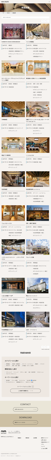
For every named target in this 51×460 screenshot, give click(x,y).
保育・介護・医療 (37, 83)
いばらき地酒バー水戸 (7, 295)
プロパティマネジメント (11, 373)
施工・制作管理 (32, 372)
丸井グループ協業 (29, 382)
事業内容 (27, 437)
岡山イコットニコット (31, 295)
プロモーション (40, 372)
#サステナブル (18, 48)
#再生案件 (11, 48)
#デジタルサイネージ (38, 53)
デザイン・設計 (23, 372)
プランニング (9, 372)
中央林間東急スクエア (7, 329)
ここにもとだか (30, 155)
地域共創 (34, 380)
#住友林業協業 (36, 201)
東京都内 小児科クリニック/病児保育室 (36, 78)
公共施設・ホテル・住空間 (27, 365)
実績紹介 (19, 437)
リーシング (16, 372)
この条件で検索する (23, 390)
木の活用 (29, 380)
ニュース (43, 446)
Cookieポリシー (18, 455)
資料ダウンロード (44, 437)
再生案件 (8, 380)
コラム (42, 444)
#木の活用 (35, 51)
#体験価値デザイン (19, 51)
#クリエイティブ (37, 97)
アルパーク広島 (30, 257)
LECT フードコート (31, 329)
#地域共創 (11, 51)
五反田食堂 (4, 189)
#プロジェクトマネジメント (16, 53)
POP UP (8, 365)
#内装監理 (39, 92)
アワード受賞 (14, 380)
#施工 (10, 56)
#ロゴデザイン (36, 130)
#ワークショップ (13, 167)
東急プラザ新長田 (6, 155)
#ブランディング (13, 130)
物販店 (10, 45)
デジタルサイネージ (10, 382)
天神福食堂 (4, 119)
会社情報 (35, 437)
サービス (42, 363)
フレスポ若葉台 (30, 41)
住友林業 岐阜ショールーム (33, 189)
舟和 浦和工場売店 (31, 223)
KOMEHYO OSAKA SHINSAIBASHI (11, 41)
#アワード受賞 (12, 266)
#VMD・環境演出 (37, 95)
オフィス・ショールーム (39, 193)
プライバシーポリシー (10, 455)
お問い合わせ (43, 440)
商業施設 (35, 45)
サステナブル (22, 380)
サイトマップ (3, 455)
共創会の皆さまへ (44, 442)
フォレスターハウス (7, 223)
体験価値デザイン (20, 382)
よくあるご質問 (44, 448)
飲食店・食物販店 (13, 83)
